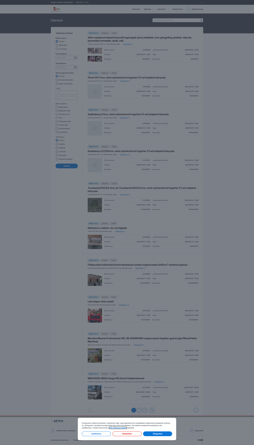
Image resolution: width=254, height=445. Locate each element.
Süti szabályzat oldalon (118, 428)
